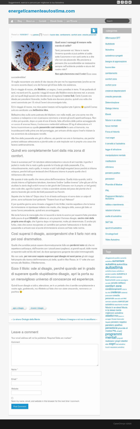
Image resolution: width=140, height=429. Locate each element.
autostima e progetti (114, 55)
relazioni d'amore (112, 210)
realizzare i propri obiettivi (116, 341)
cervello (107, 283)
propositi (120, 338)
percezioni (109, 178)
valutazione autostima (117, 347)
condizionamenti (113, 288)
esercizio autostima (111, 301)
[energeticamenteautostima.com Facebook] (122, 2)
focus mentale (111, 125)
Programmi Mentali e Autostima (114, 197)
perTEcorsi (72, 20)
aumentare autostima (114, 262)
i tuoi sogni (110, 137)
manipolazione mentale (115, 155)
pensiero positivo (112, 172)
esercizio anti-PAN (120, 298)
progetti (119, 331)
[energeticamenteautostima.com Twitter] (130, 2)
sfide (106, 344)
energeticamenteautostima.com (41, 11)
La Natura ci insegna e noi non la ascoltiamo (76, 319)
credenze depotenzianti (115, 90)
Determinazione (112, 102)
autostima (114, 267)
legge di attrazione (113, 149)
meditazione (110, 161)
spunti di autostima (113, 227)
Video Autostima (112, 239)
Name (14, 369)
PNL (107, 190)
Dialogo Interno (112, 108)
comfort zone (76, 34)
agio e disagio (18, 308)
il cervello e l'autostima (115, 143)
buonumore (110, 279)
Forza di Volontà (112, 131)
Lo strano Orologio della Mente (26, 319)
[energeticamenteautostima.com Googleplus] (118, 2)
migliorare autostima (114, 312)
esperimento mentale (121, 304)
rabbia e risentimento (114, 204)
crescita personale (89, 34)
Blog (20, 20)
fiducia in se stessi (113, 120)
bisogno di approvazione (116, 61)
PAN (116, 315)
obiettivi (109, 315)
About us (30, 20)
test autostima (120, 344)
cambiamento (65, 34)
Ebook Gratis (56, 20)
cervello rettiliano (118, 282)
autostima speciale (116, 277)
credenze (116, 292)
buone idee (54, 34)
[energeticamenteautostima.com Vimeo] (126, 2)
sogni (112, 344)
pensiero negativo (119, 321)
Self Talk (109, 222)
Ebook (108, 114)
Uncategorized (111, 233)
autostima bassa (110, 271)
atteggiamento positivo (112, 258)
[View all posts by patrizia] (40, 34)
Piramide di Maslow (113, 184)
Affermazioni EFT (112, 37)
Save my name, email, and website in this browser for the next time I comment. (45, 401)
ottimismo (109, 167)
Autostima (109, 49)
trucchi (107, 347)
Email (14, 379)
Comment (15, 342)
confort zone (110, 84)
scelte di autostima (113, 216)
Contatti (42, 20)
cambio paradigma (122, 280)
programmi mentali (113, 335)
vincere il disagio (37, 308)
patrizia (36, 34)
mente (118, 310)
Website (14, 388)
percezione (111, 328)
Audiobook (110, 43)
